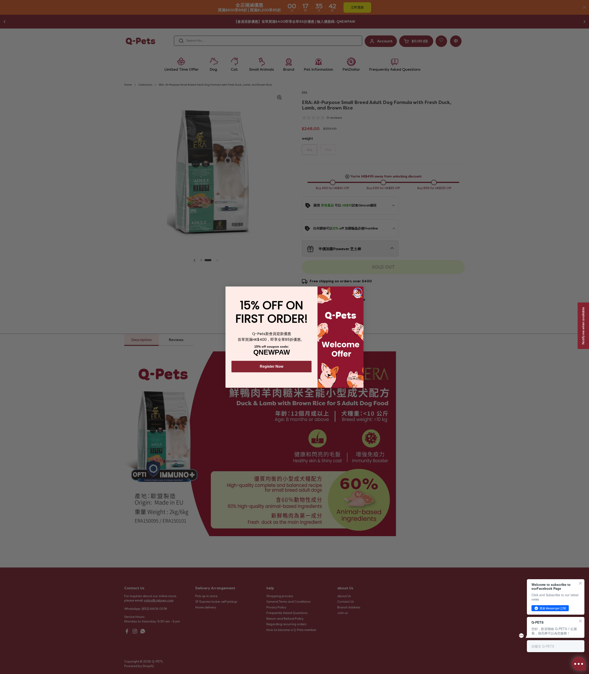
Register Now (271, 366)
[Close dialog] (358, 292)
